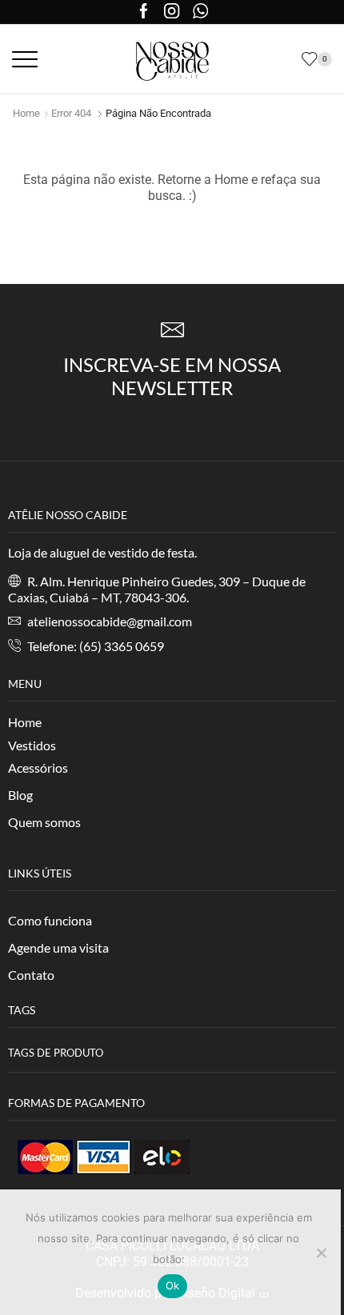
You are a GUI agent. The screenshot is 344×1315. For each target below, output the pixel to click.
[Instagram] (171, 12)
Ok (173, 1285)
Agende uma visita (58, 947)
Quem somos (44, 821)
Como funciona (50, 920)
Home (26, 113)
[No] (321, 1253)
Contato (31, 974)
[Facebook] (143, 12)
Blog (20, 794)
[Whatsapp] (200, 12)
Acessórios (38, 767)
